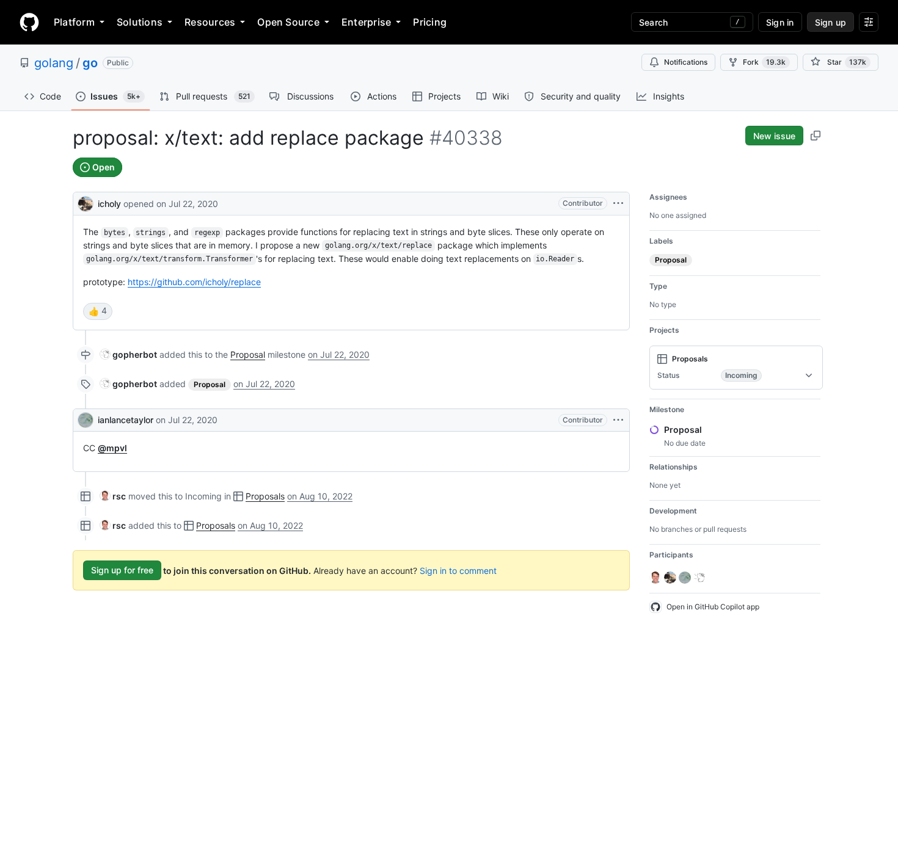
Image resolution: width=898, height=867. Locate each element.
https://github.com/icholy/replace (194, 282)
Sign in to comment (458, 570)
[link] (128, 354)
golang (53, 63)
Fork (764, 62)
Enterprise (366, 22)
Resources (209, 22)
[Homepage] (29, 22)
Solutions (139, 22)
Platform (74, 22)
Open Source (288, 22)
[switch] (97, 311)
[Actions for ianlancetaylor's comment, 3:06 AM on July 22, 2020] (618, 420)
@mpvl (112, 448)
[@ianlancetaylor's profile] (85, 420)
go (90, 63)
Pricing (430, 22)
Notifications (685, 62)
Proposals (265, 496)
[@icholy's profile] (85, 202)
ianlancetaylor (125, 420)
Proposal (247, 354)
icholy (109, 203)
